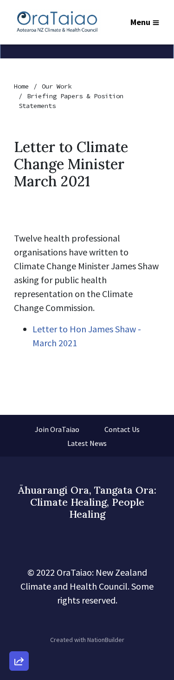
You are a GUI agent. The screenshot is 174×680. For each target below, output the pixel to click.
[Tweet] (19, 586)
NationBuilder (105, 640)
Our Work (56, 86)
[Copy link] (19, 533)
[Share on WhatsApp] (19, 638)
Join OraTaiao (57, 429)
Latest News (87, 443)
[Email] (19, 559)
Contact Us (122, 429)
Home (21, 86)
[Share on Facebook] (19, 612)
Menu (140, 22)
